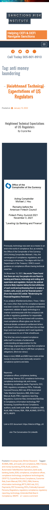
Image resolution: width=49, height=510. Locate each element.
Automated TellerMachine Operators (17, 470)
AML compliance (33, 408)
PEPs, (30, 387)
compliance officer (11, 375)
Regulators (8, 399)
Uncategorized (16, 461)
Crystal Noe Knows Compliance (26, 405)
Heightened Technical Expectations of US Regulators (25, 91)
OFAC (31, 263)
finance (17, 279)
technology (8, 260)
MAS (26, 356)
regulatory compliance (17, 387)
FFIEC (18, 396)
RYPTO (41, 410)
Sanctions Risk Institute (25, 18)
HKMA (17, 356)
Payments (34, 384)
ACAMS (33, 410)
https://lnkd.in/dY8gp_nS (33, 424)
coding (37, 279)
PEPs (26, 487)
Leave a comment (30, 496)
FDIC (20, 481)
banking (7, 279)
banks (26, 384)
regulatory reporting (29, 396)
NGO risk (22, 390)
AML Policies (14, 410)
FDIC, (6, 387)
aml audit (18, 464)
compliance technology (34, 378)
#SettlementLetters (24, 301)
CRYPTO (5, 478)
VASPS (12, 413)
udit (6, 410)
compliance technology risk (15, 381)
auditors (7, 408)
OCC (6, 255)
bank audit (20, 408)
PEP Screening (17, 487)
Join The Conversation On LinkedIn (23, 432)
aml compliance (28, 464)
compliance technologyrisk (33, 475)
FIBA (22, 410)
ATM (29, 390)
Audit (13, 396)
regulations (32, 257)
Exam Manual (11, 481)
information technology (26, 402)
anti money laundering (11, 467)
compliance (22, 257)
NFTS (6, 413)
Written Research (30, 461)
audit (13, 408)
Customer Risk (20, 399)
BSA (32, 393)
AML (27, 393)
